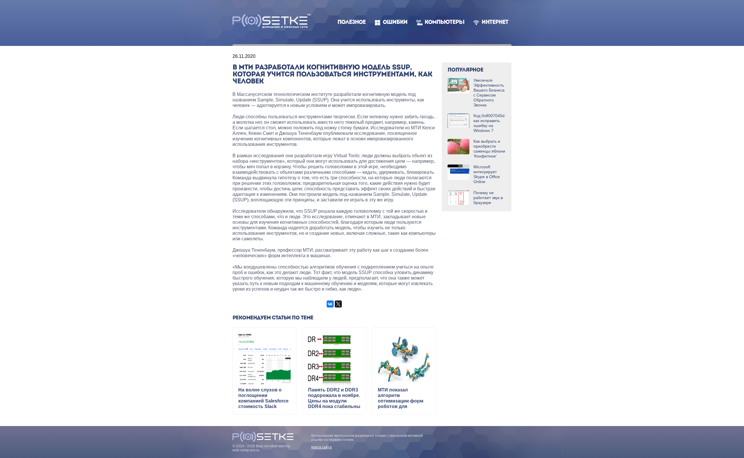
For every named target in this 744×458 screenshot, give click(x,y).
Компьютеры (444, 22)
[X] (338, 303)
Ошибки (395, 22)
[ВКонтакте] (330, 303)
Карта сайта (321, 447)
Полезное (351, 22)
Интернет (495, 22)
